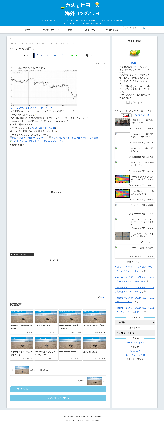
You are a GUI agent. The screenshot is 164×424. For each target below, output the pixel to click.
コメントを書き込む (58, 397)
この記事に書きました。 (41, 128)
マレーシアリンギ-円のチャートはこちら (30, 108)
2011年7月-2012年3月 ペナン (23, 254)
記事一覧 (98, 417)
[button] (144, 28)
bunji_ (134, 62)
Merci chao (140, 281)
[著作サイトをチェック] (128, 102)
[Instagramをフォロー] (134, 102)
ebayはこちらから (134, 355)
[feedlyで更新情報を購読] (138, 102)
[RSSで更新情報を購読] (141, 102)
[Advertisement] (58, 163)
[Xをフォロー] (131, 102)
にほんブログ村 (139, 115)
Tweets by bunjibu (134, 342)
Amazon (134, 351)
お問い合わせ (68, 417)
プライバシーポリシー (83, 417)
